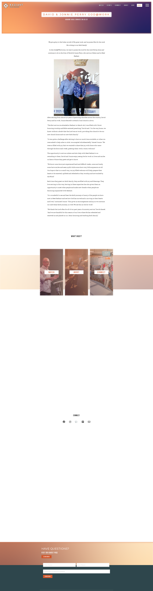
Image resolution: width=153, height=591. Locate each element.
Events (109, 5)
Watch (101, 5)
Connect (118, 5)
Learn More (46, 556)
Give (133, 5)
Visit (139, 5)
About (126, 5)
